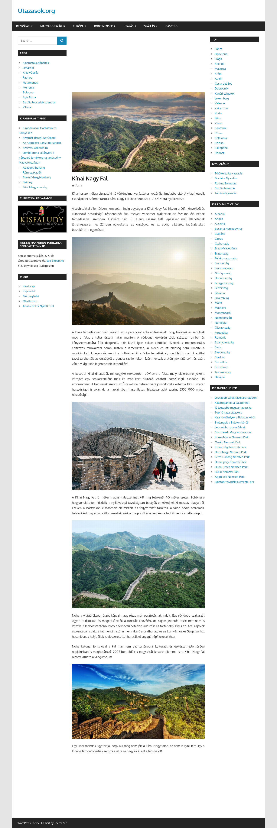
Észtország (221, 253)
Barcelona (221, 54)
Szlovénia (221, 367)
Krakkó (219, 64)
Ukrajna (220, 377)
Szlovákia (221, 362)
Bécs (218, 118)
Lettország (221, 288)
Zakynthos (221, 108)
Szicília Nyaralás (225, 188)
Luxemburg (222, 98)
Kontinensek (103, 26)
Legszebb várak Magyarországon (236, 397)
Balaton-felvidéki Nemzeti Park (234, 482)
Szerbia (219, 357)
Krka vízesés (30, 72)
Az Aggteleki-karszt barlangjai (42, 142)
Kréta (218, 74)
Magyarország (51, 26)
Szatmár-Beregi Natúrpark (39, 138)
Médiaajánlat (31, 296)
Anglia (219, 219)
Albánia (220, 214)
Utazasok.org (36, 11)
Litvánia (220, 293)
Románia (220, 337)
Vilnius (27, 107)
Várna (218, 123)
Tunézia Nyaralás (225, 193)
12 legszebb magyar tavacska (233, 407)
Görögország (223, 273)
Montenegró (223, 313)
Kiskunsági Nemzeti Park (230, 447)
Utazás (128, 26)
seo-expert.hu (55, 260)
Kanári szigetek (224, 93)
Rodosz (219, 153)
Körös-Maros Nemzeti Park (232, 437)
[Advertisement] (138, 64)
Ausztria (220, 224)
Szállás (149, 26)
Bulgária (220, 233)
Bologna (28, 92)
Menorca (28, 87)
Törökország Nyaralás (228, 173)
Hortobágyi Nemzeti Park (231, 452)
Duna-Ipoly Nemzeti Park (230, 462)
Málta (218, 303)
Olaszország (222, 327)
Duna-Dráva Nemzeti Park (231, 467)
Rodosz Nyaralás (225, 183)
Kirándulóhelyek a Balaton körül (235, 417)
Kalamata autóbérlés (36, 63)
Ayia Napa (29, 97)
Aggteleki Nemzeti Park (230, 477)
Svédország (222, 352)
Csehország (222, 243)
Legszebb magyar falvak (230, 427)
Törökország (223, 372)
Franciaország (224, 268)
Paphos (27, 77)
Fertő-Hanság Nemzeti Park (232, 457)
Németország (223, 318)
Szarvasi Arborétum (35, 148)
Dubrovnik (221, 88)
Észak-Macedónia (226, 248)
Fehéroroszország (226, 258)
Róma (218, 133)
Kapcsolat (29, 291)
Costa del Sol (223, 83)
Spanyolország (224, 342)
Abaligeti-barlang (34, 167)
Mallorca (220, 68)
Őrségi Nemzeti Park (228, 442)
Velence (220, 103)
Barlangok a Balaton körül (231, 422)
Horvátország (223, 278)
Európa (78, 26)
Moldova (220, 308)
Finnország (222, 263)
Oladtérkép (30, 301)
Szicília (219, 143)
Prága (218, 59)
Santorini (220, 128)
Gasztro (171, 26)
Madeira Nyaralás (226, 178)
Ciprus (219, 238)
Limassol (28, 68)
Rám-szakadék (32, 172)
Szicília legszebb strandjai (39, 102)
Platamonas (30, 82)
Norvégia (220, 322)
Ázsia (79, 185)
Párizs (218, 49)
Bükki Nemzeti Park (227, 472)
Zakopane (221, 148)
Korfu (218, 113)
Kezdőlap (23, 26)
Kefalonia (221, 138)
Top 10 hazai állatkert (228, 412)
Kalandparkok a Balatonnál (232, 402)
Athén (218, 78)
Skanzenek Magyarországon (233, 432)
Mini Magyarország (35, 187)
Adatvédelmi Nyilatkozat (38, 306)
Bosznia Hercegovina (228, 228)
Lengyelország (224, 283)
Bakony (27, 182)
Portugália (221, 332)
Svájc (218, 347)
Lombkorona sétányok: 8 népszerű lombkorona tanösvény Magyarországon (40, 157)
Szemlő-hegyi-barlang (37, 177)
